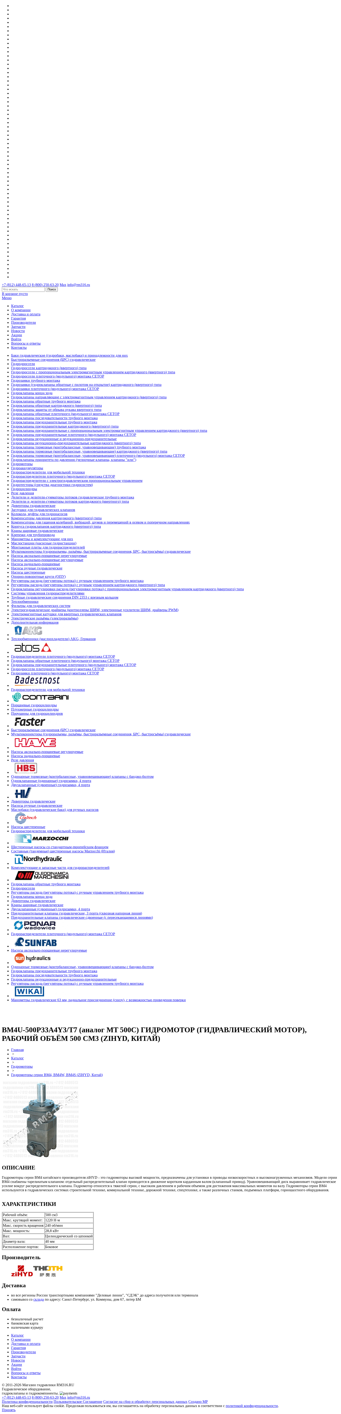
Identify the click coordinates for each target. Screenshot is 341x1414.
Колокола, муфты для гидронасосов (39, 514)
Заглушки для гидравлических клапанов (43, 510)
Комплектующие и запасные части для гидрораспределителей (60, 868)
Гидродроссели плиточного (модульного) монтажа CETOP (57, 376)
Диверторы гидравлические (33, 506)
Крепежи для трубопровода (33, 535)
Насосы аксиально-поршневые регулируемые (47, 560)
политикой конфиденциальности (252, 1406)
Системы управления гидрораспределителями (47, 593)
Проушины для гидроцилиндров (37, 713)
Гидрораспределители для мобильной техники (48, 472)
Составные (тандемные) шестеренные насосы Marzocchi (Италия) (63, 851)
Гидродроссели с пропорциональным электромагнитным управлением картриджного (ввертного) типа (93, 372)
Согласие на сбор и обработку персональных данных (145, 1402)
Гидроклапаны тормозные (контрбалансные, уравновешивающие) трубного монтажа (78, 447)
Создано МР (198, 1402)
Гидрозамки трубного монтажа (35, 380)
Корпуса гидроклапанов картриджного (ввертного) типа (56, 526)
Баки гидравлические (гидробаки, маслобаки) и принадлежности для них (69, 355)
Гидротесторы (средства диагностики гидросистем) (52, 485)
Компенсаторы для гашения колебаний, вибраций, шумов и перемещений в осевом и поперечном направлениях (100, 522)
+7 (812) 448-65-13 (16, 285)
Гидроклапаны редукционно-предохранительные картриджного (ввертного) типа (76, 443)
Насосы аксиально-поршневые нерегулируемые (49, 556)
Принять (9, 1410)
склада (38, 1299)
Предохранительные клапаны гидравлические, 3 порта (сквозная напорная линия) (76, 913)
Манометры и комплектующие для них (42, 539)
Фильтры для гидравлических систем (40, 606)
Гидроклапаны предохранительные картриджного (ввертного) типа (65, 426)
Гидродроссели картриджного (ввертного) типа (49, 368)
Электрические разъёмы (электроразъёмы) (44, 618)
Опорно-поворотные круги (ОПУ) (38, 576)
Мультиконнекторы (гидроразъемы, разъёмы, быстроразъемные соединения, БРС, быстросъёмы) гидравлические (101, 551)
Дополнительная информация (34, 622)
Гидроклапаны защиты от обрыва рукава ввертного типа (56, 410)
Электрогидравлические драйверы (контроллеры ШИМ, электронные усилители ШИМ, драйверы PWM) (94, 610)
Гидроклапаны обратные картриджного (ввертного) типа (56, 405)
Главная (17, 1050)
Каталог (17, 306)
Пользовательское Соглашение (78, 1402)
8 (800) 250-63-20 (45, 285)
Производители (23, 322)
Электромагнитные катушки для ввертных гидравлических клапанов (66, 614)
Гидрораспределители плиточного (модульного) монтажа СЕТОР (63, 476)
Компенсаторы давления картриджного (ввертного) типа (56, 518)
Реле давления (22, 493)
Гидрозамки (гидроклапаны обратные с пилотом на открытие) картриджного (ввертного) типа (86, 385)
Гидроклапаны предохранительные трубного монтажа (54, 422)
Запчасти (18, 327)
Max (63, 285)
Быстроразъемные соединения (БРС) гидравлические (53, 360)
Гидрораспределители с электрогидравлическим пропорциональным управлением (76, 481)
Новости (18, 331)
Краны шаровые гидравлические (37, 531)
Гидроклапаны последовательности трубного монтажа (54, 418)
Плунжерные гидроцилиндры (35, 709)
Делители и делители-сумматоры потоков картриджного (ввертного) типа (70, 501)
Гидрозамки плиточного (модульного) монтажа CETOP (55, 389)
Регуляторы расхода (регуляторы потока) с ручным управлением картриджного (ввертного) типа (88, 585)
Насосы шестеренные (28, 572)
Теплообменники (25, 602)
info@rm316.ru (78, 285)
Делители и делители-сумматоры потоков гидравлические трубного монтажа (72, 497)
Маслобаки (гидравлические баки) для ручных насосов (55, 810)
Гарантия (18, 318)
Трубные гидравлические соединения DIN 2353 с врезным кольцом (64, 597)
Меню (7, 298)
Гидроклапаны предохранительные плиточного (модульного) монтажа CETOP (73, 435)
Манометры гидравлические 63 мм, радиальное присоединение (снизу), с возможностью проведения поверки (98, 1000)
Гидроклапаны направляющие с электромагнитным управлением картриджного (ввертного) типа (89, 397)
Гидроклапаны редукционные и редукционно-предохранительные (64, 439)
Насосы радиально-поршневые (35, 564)
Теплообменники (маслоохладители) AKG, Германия (53, 639)
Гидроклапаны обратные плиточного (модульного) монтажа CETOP (65, 414)
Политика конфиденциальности (27, 1402)
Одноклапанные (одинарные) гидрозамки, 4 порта (51, 781)
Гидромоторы (22, 464)
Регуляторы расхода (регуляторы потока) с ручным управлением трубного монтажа (77, 581)
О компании (21, 310)
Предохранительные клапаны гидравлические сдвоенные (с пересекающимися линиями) (82, 917)
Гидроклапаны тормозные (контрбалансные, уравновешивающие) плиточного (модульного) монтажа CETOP (98, 456)
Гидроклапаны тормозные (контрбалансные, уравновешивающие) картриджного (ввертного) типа (89, 451)
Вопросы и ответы (26, 343)
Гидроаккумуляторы (27, 468)
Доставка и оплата (25, 314)
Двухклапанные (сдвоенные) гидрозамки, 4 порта (50, 785)
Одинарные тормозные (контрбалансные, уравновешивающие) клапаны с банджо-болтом (82, 776)
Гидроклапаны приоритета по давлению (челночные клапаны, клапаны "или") (73, 460)
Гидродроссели (23, 364)
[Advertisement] (29, 1013)
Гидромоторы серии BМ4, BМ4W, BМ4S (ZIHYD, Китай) (57, 1075)
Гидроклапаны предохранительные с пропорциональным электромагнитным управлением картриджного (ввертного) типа (109, 430)
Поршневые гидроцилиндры (34, 705)
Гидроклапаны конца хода (31, 393)
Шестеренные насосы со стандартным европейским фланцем (59, 847)
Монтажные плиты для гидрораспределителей (48, 547)
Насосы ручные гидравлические (36, 568)
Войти (16, 339)
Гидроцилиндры (24, 489)
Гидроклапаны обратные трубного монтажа (45, 401)
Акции (16, 335)
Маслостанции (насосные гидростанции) (43, 543)
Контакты (19, 348)
